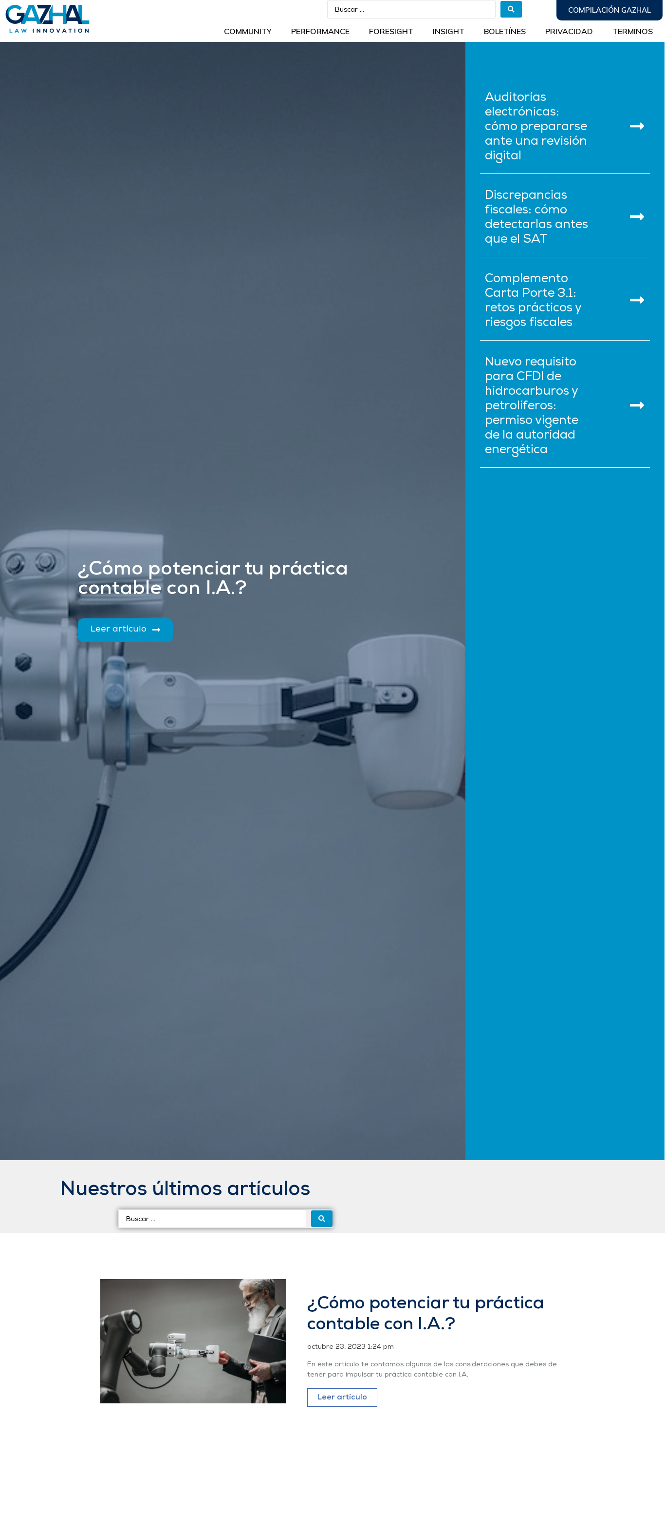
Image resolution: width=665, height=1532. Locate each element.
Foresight (391, 31)
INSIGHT (448, 31)
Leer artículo (342, 1397)
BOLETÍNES (505, 31)
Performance (320, 31)
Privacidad (569, 31)
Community (248, 31)
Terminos (632, 31)
